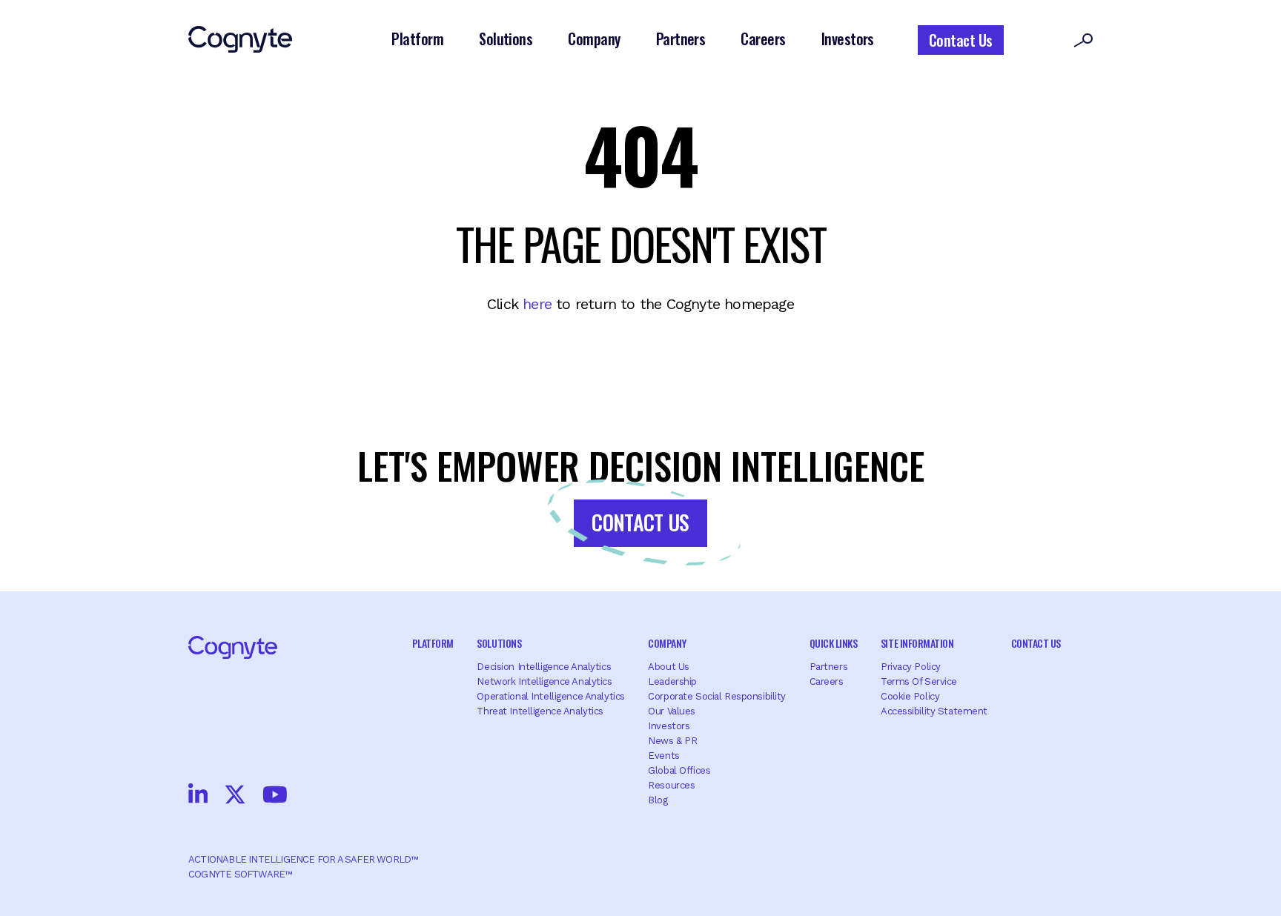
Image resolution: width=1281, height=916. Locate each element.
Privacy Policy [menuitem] (911, 666)
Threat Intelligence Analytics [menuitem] (540, 711)
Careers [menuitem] (827, 681)
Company (594, 38)
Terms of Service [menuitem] (919, 681)
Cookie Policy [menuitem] (910, 696)
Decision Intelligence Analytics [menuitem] (544, 666)
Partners (681, 38)
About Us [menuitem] (668, 666)
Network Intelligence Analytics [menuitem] (544, 681)
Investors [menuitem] (668, 725)
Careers (763, 38)
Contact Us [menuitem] (1036, 643)
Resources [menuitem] (671, 785)
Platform (417, 38)
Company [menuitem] (667, 643)
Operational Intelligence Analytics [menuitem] (550, 696)
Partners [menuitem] (829, 666)
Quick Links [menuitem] (834, 643)
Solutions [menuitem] (499, 643)
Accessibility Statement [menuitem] (934, 711)
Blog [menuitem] (657, 800)
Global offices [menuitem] (679, 770)
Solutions (505, 38)
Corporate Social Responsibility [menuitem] (717, 696)
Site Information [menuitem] (917, 643)
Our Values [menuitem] (671, 711)
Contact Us (961, 40)
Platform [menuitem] (433, 643)
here (537, 304)
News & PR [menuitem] (672, 740)
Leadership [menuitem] (672, 681)
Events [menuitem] (663, 755)
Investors (847, 38)
